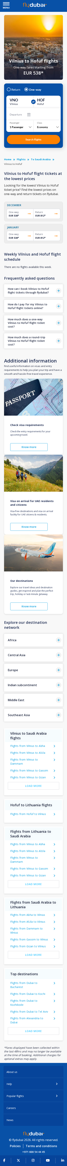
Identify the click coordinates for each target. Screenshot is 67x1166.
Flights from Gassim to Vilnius (29, 939)
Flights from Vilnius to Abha (27, 746)
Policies (15, 1146)
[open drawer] (6, 4)
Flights (21, 159)
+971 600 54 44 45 (33, 1152)
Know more (29, 447)
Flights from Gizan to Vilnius (28, 946)
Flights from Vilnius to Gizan (28, 777)
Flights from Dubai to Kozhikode (23, 1002)
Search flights (33, 139)
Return (15, 89)
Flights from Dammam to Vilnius (26, 930)
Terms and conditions (41, 1146)
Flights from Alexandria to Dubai (26, 1020)
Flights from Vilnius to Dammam (24, 761)
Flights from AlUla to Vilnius (27, 921)
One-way (35, 89)
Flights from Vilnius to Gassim (29, 770)
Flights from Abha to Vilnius (27, 915)
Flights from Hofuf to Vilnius (28, 814)
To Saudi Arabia (41, 159)
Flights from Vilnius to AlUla (27, 752)
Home (7, 159)
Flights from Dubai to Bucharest (23, 985)
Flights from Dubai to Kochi (27, 994)
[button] (33, 290)
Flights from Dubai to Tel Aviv (29, 1011)
